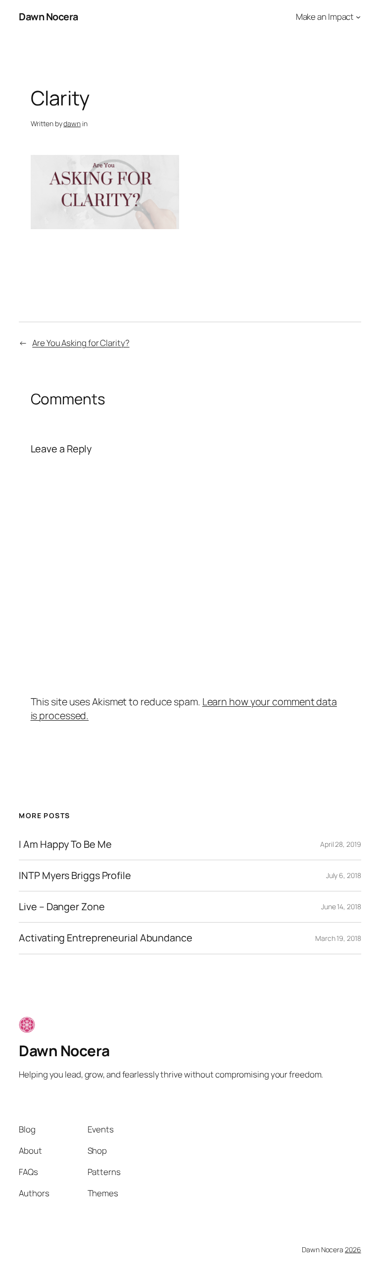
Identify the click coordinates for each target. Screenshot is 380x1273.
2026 (353, 1249)
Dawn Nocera (48, 16)
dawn (72, 123)
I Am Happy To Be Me (65, 844)
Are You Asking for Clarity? (80, 342)
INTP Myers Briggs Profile (75, 875)
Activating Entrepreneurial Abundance (105, 937)
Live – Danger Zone (61, 906)
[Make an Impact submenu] (358, 16)
